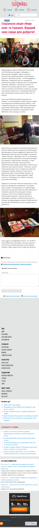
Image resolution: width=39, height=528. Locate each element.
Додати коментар (11, 291)
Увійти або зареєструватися (12, 296)
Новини (21, 9)
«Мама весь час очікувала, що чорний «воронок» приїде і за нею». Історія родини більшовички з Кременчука (18, 466)
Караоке (4, 352)
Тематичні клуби (7, 355)
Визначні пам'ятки (7, 375)
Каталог (34, 9)
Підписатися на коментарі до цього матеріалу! (17, 264)
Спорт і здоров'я (7, 391)
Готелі (4, 381)
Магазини (4, 393)
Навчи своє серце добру (12, 405)
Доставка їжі (5, 339)
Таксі (3, 383)
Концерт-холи (6, 368)
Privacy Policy (5, 520)
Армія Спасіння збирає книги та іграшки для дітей (21, 416)
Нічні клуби (5, 347)
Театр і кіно (5, 362)
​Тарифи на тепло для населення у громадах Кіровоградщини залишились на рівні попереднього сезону (19, 434)
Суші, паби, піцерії (7, 337)
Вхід (12, 15)
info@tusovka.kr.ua (22, 517)
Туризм (4, 378)
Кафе (3, 331)
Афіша (9, 9)
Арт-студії (4, 396)
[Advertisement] (19, 312)
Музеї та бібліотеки (7, 365)
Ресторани (5, 334)
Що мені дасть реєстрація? (30, 296)
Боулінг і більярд (7, 349)
